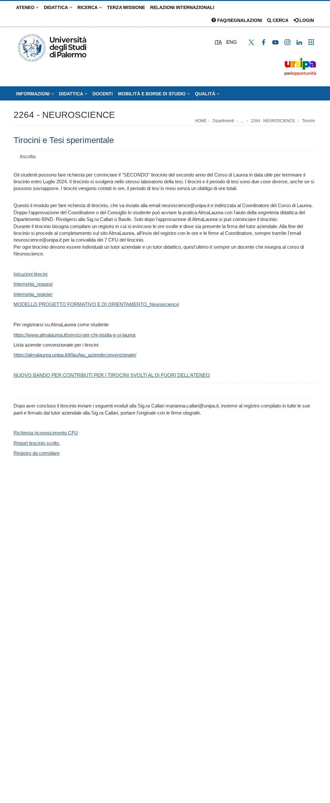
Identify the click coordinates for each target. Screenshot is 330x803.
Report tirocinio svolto (37, 443)
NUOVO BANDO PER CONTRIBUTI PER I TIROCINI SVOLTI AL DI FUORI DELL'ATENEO (112, 375)
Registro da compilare (37, 453)
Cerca (279, 20)
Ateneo (26, 7)
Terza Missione (126, 7)
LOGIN (306, 20)
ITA (218, 42)
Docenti (102, 93)
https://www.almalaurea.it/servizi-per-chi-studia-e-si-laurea (74, 335)
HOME (201, 121)
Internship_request (33, 284)
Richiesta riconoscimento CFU (46, 432)
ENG (231, 42)
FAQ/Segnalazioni (239, 20)
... (242, 121)
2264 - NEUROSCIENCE (64, 115)
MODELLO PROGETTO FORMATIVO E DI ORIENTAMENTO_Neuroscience (96, 304)
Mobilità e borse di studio (152, 93)
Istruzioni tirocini (30, 274)
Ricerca (88, 7)
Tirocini (308, 121)
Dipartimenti (223, 121)
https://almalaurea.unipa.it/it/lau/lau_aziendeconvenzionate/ (75, 355)
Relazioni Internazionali (182, 7)
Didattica (56, 7)
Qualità (206, 93)
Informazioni (33, 93)
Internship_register (33, 294)
